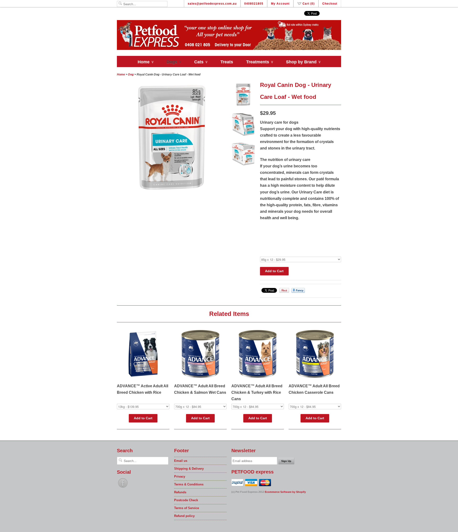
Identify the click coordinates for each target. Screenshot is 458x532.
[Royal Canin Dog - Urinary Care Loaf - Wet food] (243, 95)
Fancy (298, 290)
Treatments (259, 61)
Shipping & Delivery (189, 468)
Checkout (329, 3)
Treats (226, 61)
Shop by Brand (303, 61)
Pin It (284, 290)
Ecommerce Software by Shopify (285, 491)
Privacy (179, 476)
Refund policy (184, 516)
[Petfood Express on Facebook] (123, 488)
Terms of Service (186, 508)
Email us (180, 461)
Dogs (174, 61)
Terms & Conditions (188, 484)
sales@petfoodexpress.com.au (212, 3)
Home (145, 61)
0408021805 (253, 3)
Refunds (180, 492)
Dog (131, 74)
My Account (280, 3)
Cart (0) (308, 3)
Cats (200, 61)
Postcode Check (186, 500)
